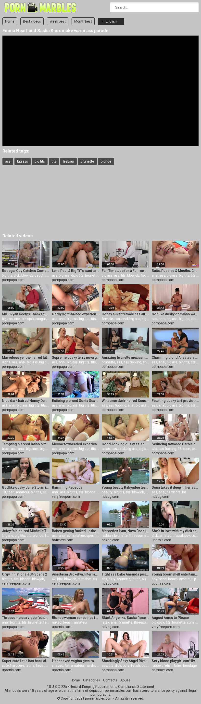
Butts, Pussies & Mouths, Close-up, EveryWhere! (175, 271)
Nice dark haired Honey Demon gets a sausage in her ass (26, 401)
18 (180, 449)
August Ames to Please (170, 618)
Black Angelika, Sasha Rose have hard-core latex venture (125, 618)
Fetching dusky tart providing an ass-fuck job (175, 401)
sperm (92, 536)
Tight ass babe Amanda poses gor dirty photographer (125, 574)
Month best (83, 21)
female (107, 319)
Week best (58, 21)
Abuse (125, 680)
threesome (137, 536)
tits (53, 161)
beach (173, 579)
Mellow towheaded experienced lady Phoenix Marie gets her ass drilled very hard (76, 444)
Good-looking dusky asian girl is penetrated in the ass (125, 444)
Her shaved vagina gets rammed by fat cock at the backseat (76, 661)
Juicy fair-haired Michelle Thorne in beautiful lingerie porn (26, 531)
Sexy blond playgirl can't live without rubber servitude (175, 661)
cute (5, 665)
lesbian (68, 161)
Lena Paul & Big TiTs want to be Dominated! (76, 271)
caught (40, 275)
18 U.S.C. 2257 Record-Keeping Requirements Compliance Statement (100, 687)
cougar (40, 319)
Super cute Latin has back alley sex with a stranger (26, 661)
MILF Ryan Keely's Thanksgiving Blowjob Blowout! (26, 314)
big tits (40, 161)
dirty (112, 579)
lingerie (7, 536)
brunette (87, 161)
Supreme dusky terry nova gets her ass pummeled (76, 357)
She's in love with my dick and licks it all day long (175, 531)
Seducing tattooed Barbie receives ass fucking (175, 444)
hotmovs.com (62, 540)
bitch (6, 449)
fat (67, 665)
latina (6, 362)
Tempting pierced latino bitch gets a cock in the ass (26, 444)
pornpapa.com (13, 280)
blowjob (27, 275)
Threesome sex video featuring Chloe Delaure (26, 618)
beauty (107, 492)
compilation (76, 536)
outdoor (148, 579)
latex (105, 622)
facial (145, 275)
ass (8, 161)
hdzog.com (110, 497)
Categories (91, 680)
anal (155, 275)
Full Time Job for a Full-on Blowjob (125, 271)
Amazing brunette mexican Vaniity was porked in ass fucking (125, 357)
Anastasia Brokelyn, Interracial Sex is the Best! (76, 574)
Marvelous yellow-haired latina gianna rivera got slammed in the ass (26, 357)
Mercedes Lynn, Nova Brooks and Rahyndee (125, 531)
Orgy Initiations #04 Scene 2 (24, 574)
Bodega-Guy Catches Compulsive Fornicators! (26, 271)
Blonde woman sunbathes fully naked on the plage (76, 618)
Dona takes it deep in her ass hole (175, 487)
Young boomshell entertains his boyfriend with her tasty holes (175, 574)
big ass (22, 161)
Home (9, 21)
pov (148, 492)
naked (57, 622)
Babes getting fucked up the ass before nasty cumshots (76, 531)
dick (17, 275)
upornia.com (161, 540)
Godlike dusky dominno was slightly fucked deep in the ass (175, 314)
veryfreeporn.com (66, 497)
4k (54, 579)
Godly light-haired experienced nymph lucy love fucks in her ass (76, 314)
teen (186, 449)
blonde (106, 161)
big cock (32, 449)
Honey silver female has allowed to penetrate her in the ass (125, 314)
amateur (22, 492)
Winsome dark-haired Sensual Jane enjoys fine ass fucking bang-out (125, 401)
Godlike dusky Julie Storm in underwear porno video (26, 487)
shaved (57, 665)
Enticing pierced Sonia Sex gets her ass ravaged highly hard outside (76, 401)
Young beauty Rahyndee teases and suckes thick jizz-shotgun (125, 487)
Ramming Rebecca (67, 487)
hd (184, 492)
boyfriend (159, 579)
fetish (135, 665)
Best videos (32, 21)
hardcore (174, 492)
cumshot (84, 579)
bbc (60, 579)
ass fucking (132, 362)
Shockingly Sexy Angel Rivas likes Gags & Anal (125, 661)
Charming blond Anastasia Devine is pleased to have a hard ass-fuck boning (175, 357)
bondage (190, 665)
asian (106, 449)
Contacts (110, 680)
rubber (157, 665)
